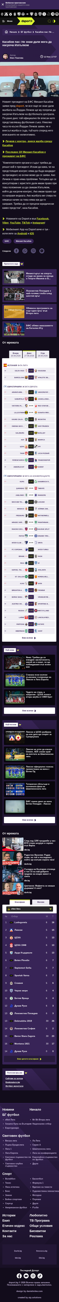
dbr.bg (27, 850)
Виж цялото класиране (28, 1059)
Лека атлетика (12, 1187)
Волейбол (10, 1179)
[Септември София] (27, 14)
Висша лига (11, 1140)
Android (22, 233)
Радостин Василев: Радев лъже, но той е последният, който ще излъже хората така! (39, 857)
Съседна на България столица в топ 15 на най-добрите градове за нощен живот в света (39, 872)
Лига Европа (22, 387)
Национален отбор (41, 1124)
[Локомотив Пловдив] (53, 14)
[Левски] (6, 14)
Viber (5, 222)
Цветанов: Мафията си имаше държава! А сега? (39, 887)
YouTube (15, 222)
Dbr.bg (42, 1258)
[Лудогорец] (2, 14)
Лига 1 (8, 1149)
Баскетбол (37, 1179)
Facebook (43, 218)
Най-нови (10, 650)
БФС (7, 241)
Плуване (36, 1199)
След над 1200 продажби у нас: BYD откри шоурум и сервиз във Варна (40, 843)
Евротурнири (12, 1128)
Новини (8, 1109)
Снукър (9, 1203)
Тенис (8, 1183)
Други (35, 1163)
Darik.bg (18, 1251)
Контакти (9, 1231)
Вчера (16, 354)
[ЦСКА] (10, 14)
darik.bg (27, 864)
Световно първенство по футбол (18, 1158)
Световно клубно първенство (14, 1164)
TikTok (26, 222)
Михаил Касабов (23, 241)
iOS (32, 233)
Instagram (39, 222)
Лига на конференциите (28, 476)
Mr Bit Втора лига (41, 1119)
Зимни (8, 1195)
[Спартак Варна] (32, 14)
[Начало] (6, 32)
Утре (43, 354)
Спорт (7, 1173)
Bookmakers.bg (13, 1082)
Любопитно (38, 1215)
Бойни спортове (13, 1199)
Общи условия (41, 1225)
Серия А (36, 1145)
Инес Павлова (16, 58)
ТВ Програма (40, 1220)
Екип (6, 1220)
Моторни (36, 1195)
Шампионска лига (41, 1149)
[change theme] (54, 21)
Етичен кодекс (13, 1225)
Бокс (7, 1191)
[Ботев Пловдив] (23, 14)
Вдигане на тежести (42, 1187)
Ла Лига (17, 365)
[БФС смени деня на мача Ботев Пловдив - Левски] (29, 806)
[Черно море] (40, 14)
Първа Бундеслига (14, 1145)
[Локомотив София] (57, 14)
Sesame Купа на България (18, 1124)
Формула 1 (37, 1183)
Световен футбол (16, 1135)
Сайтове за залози (14, 1078)
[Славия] (36, 14)
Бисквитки (38, 1231)
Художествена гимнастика (45, 1191)
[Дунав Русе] (48, 14)
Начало (13, 32)
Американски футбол (16, 1207)
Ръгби (35, 1207)
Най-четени (11, 724)
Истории (8, 1215)
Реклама (36, 1236)
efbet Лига (10, 1119)
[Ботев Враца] (44, 14)
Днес (29, 354)
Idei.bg (18, 1258)
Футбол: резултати (14, 1086)
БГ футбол (26, 32)
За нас (7, 1236)
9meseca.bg (41, 1251)
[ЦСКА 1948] (15, 14)
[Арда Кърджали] (19, 14)
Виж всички (27, 638)
